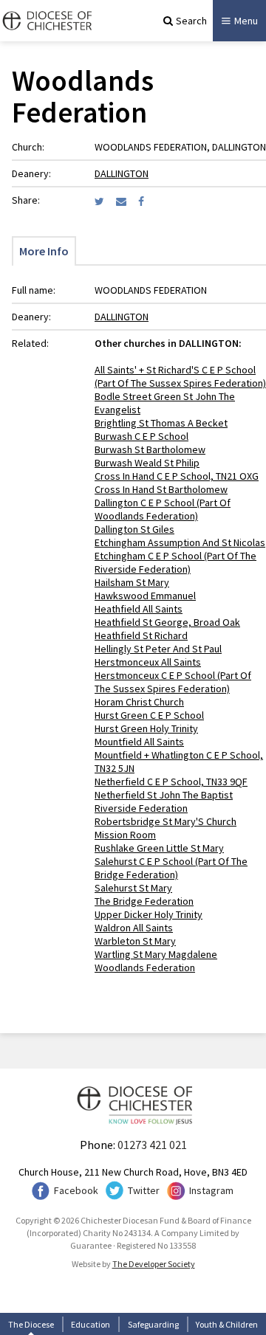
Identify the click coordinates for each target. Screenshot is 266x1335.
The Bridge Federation (144, 901)
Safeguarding (153, 1324)
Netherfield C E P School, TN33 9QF (171, 781)
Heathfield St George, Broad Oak (167, 622)
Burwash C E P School (141, 436)
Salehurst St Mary (133, 887)
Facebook (76, 1190)
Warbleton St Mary (135, 941)
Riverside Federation (141, 808)
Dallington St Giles (134, 529)
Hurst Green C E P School (149, 715)
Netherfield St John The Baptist (164, 794)
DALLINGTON (122, 173)
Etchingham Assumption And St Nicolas (180, 542)
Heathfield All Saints (139, 608)
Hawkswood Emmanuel (145, 595)
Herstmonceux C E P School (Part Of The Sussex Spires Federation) (173, 682)
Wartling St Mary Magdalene (156, 954)
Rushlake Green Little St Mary (159, 848)
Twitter (144, 1190)
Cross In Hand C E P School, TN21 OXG (177, 476)
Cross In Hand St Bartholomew (161, 489)
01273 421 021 (152, 1144)
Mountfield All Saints (139, 741)
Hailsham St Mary (132, 582)
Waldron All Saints (134, 927)
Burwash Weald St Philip (147, 462)
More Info (44, 251)
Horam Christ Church (139, 701)
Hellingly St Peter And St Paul (158, 648)
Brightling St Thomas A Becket (161, 423)
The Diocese (31, 1324)
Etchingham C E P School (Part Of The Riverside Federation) (175, 562)
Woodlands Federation (145, 967)
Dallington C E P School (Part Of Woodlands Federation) (163, 509)
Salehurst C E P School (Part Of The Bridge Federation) (171, 868)
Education (90, 1324)
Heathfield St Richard (141, 635)
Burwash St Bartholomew (150, 449)
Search (191, 20)
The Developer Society (153, 1263)
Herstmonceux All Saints (148, 662)
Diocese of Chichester (46, 20)
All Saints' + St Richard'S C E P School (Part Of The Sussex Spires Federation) (180, 376)
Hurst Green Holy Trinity (146, 728)
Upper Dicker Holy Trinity (148, 914)
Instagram (211, 1190)
